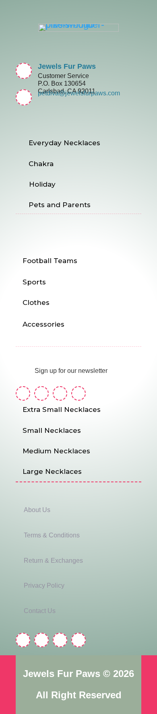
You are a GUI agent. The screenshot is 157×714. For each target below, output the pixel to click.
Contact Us (40, 610)
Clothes (36, 302)
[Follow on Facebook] (23, 393)
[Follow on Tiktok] (78, 393)
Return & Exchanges (53, 560)
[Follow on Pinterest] (60, 393)
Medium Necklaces (56, 451)
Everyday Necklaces (64, 143)
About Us (37, 509)
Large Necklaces (52, 471)
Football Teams (50, 261)
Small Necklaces (52, 430)
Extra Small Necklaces (62, 409)
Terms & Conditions (52, 535)
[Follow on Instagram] (41, 393)
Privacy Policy (44, 585)
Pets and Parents (60, 205)
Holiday (42, 184)
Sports (34, 282)
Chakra (41, 164)
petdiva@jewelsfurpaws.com (79, 93)
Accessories (43, 324)
